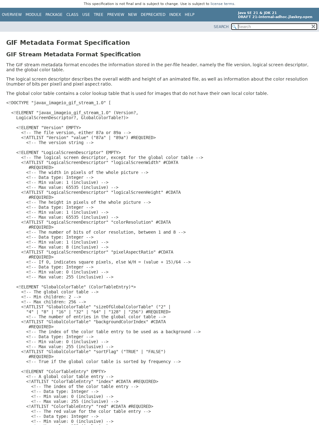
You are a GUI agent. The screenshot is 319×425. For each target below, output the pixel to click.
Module (34, 14)
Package (54, 14)
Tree (98, 14)
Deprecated (153, 14)
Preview (115, 14)
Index (175, 14)
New (132, 14)
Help (189, 14)
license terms (222, 4)
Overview (12, 14)
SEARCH (221, 27)
